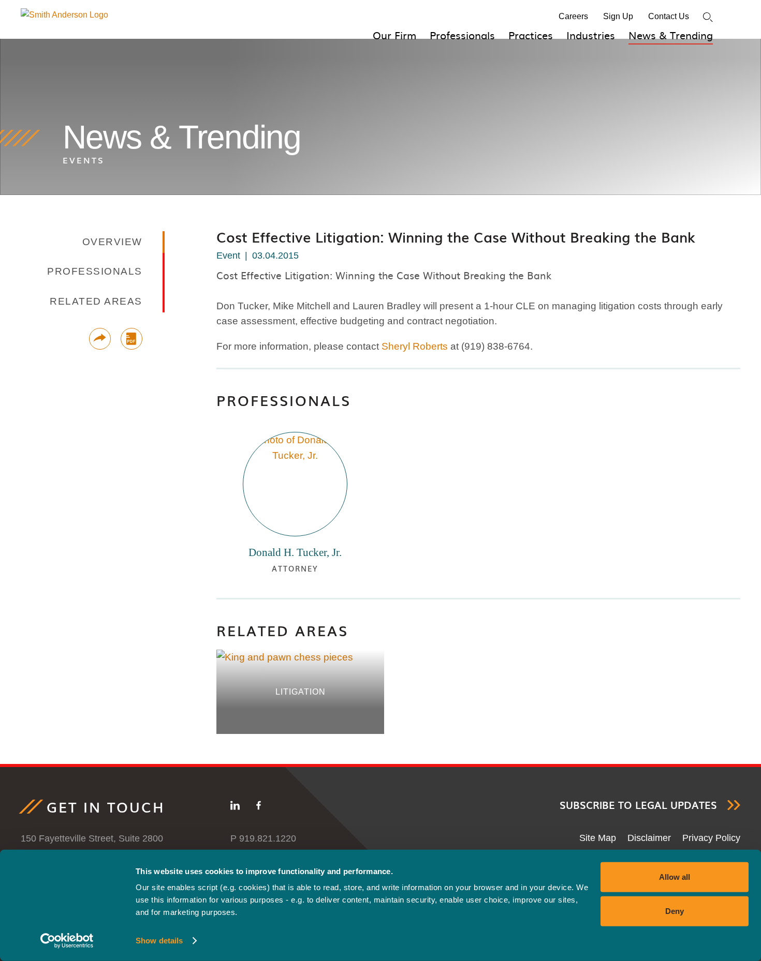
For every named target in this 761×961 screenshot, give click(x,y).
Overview (112, 241)
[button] (100, 339)
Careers (573, 16)
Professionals (462, 34)
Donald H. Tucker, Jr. (295, 552)
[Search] (708, 17)
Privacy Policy (711, 838)
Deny (674, 910)
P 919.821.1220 (263, 838)
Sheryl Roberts (415, 346)
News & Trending (670, 34)
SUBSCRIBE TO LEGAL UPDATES (638, 805)
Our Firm (394, 34)
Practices (530, 34)
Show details (159, 940)
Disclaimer (649, 838)
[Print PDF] (131, 339)
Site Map (597, 838)
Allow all (674, 877)
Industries (590, 34)
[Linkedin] (235, 807)
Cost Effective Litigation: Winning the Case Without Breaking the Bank (455, 237)
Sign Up (618, 16)
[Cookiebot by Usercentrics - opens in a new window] (67, 941)
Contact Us (668, 16)
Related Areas (282, 630)
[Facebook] (258, 807)
